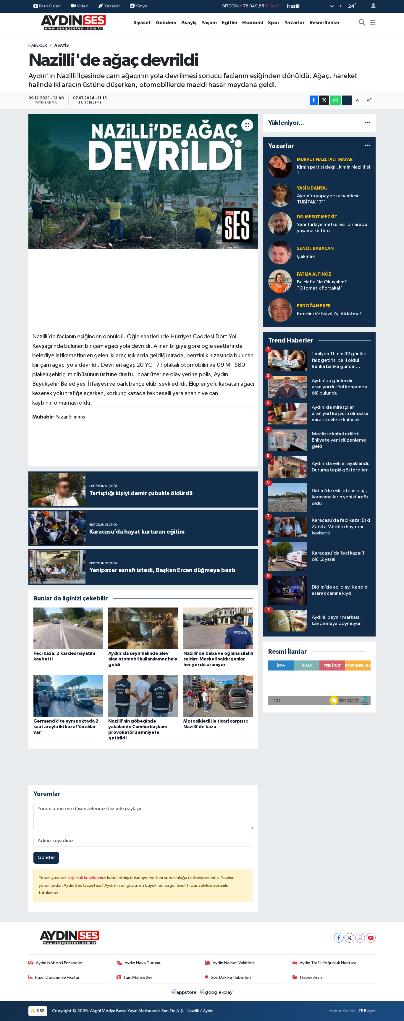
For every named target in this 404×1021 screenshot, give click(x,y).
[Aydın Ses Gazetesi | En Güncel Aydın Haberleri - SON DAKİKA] (72, 22)
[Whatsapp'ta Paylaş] (335, 100)
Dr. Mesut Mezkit (317, 217)
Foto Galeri (50, 6)
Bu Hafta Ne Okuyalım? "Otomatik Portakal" (322, 285)
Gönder (46, 857)
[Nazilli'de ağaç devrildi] (143, 181)
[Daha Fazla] (347, 100)
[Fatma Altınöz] (280, 281)
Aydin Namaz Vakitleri (233, 963)
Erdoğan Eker (314, 306)
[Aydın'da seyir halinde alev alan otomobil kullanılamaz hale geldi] (143, 628)
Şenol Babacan (315, 248)
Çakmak (306, 256)
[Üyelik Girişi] (371, 6)
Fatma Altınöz (314, 274)
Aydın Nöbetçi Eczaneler (59, 963)
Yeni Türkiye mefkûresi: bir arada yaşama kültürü (332, 227)
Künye (141, 6)
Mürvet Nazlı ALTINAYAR (325, 159)
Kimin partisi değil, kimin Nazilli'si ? (333, 170)
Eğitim (229, 22)
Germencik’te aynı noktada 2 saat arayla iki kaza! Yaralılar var (65, 727)
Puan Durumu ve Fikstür (57, 977)
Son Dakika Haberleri (231, 977)
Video (82, 6)
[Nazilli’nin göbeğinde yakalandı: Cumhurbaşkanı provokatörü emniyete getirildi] (143, 696)
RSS (40, 1011)
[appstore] (184, 992)
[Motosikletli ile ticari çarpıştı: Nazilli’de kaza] (218, 696)
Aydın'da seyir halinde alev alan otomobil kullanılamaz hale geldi (142, 659)
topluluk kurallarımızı (87, 877)
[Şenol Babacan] (280, 252)
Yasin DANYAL (312, 188)
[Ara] (362, 23)
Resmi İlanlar (325, 22)
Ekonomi (252, 22)
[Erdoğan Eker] (280, 309)
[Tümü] (368, 122)
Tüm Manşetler (137, 977)
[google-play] (216, 992)
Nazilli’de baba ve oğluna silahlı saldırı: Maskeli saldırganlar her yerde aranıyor (218, 659)
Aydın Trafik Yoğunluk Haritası (328, 963)
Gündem (166, 22)
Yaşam (209, 22)
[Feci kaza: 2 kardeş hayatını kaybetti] (68, 628)
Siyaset (142, 22)
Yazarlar (112, 6)
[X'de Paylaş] (324, 100)
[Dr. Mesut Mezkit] (280, 223)
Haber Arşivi (312, 977)
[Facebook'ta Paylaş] (314, 100)
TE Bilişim (367, 1011)
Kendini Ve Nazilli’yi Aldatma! (329, 313)
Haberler (37, 45)
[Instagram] (360, 938)
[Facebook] (339, 938)
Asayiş (188, 22)
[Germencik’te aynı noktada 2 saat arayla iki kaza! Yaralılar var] (68, 696)
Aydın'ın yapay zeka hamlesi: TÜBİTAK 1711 (328, 199)
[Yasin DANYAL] (280, 195)
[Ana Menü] (373, 23)
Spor (273, 22)
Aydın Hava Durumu (143, 963)
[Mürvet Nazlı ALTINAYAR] (280, 166)
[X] (349, 938)
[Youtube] (371, 938)
